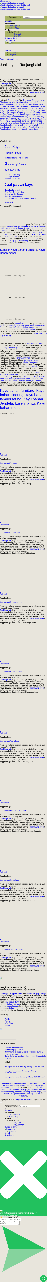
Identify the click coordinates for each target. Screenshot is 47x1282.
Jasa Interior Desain (27, 198)
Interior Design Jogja (13, 175)
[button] (9, 1135)
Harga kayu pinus (38, 111)
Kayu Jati (17, 1123)
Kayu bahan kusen (32, 117)
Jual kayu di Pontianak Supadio (13, 810)
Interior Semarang (22, 1092)
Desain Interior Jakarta (14, 194)
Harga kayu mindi (7, 111)
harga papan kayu (31, 239)
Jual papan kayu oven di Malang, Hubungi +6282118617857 (24, 1067)
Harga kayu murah (22, 111)
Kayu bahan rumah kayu (16, 121)
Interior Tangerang (30, 362)
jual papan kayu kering (19, 241)
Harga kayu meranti (19, 108)
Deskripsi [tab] (9, 202)
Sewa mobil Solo (29, 377)
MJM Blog (9, 1023)
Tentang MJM (14, 1114)
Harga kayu (9, 104)
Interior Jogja (14, 375)
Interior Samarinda (22, 358)
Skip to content (6, 1)
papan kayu (19, 323)
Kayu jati (3, 123)
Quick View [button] (4, 455)
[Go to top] (1, 1102)
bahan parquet (29, 327)
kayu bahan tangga (34, 121)
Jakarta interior (11, 381)
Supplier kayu (14, 59)
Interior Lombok (31, 366)
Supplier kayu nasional (14, 1048)
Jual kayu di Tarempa (8, 463)
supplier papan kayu (34, 343)
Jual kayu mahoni (12, 177)
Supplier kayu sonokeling (10, 129)
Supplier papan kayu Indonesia (13, 1083)
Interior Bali (23, 158)
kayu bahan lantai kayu (26, 119)
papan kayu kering (38, 234)
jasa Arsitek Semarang (23, 1094)
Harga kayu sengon (8, 113)
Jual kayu (11, 115)
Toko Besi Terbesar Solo (14, 192)
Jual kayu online (26, 1085)
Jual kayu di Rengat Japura (11, 602)
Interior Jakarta (6, 1090)
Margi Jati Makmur (22, 1100)
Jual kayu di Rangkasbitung (11, 672)
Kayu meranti (25, 123)
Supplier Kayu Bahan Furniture (18, 249)
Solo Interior (9, 379)
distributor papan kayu (36, 994)
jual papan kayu (12, 1002)
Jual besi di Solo (11, 198)
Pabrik (7, 1021)
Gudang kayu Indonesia (10, 1088)
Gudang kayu (15, 163)
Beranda (3, 59)
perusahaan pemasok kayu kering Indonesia (26, 226)
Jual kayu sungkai (23, 115)
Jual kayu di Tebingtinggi (10, 533)
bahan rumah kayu (17, 1008)
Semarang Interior (31, 360)
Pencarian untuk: (11, 1106)
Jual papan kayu (19, 184)
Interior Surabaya (20, 1090)
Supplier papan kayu (29, 129)
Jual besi (42, 1090)
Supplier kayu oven (36, 127)
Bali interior (36, 381)
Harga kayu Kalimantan (29, 106)
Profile (7, 1019)
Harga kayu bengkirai (23, 104)
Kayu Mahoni (19, 1125)
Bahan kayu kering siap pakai (17, 1052)
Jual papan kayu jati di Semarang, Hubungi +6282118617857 (24, 1077)
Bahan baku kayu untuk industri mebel (20, 1056)
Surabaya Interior (24, 381)
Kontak (7, 1025)
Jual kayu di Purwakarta (9, 880)
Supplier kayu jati (29, 125)
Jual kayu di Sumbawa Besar (12, 949)
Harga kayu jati (13, 106)
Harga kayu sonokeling (26, 113)
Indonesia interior (38, 1088)
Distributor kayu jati (8, 102)
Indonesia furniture (12, 179)
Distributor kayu (38, 100)
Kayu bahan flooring (22, 392)
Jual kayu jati (12, 169)
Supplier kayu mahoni (19, 127)
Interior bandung (7, 1092)
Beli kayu (27, 100)
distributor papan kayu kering (11, 228)
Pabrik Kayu (14, 1117)
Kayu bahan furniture (15, 117)
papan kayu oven (37, 92)
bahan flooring (29, 329)
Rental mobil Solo (22, 379)
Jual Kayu (13, 147)
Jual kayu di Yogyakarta (9, 741)
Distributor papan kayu (14, 1050)
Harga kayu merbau (36, 108)
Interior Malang (6, 377)
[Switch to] (10, 1129)
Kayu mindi (35, 123)
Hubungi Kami (11, 1127)
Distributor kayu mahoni (26, 102)
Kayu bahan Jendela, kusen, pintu (21, 401)
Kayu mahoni (13, 123)
